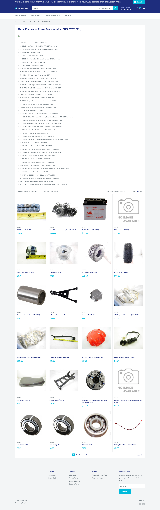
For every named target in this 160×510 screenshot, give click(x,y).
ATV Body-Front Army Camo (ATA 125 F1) (126, 315)
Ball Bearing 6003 (22, 445)
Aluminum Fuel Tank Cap (89, 315)
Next (138, 455)
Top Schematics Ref (51, 15)
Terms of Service (74, 481)
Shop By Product (20, 15)
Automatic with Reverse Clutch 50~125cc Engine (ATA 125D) (94, 401)
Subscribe (140, 2)
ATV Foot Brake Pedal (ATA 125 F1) (60, 357)
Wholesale (72, 475)
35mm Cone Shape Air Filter (25, 272)
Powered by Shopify (21, 503)
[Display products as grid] (138, 191)
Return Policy (52, 478)
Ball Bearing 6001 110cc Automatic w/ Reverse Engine (128, 401)
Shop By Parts (35, 15)
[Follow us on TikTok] (143, 504)
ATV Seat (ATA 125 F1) (23, 400)
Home (17, 22)
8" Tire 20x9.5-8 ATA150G (89, 272)
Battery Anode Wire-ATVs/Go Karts (125, 445)
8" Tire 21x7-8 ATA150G (121, 272)
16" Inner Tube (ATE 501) (121, 230)
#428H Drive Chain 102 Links (25, 230)
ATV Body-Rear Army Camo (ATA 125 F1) (29, 357)
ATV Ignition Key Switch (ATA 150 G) (125, 357)
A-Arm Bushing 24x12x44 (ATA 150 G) (28, 315)
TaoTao (19, 227)
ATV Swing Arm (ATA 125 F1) (58, 400)
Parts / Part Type (97, 478)
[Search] (115, 8)
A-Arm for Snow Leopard (57, 315)
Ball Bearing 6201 (87, 445)
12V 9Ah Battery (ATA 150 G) (90, 230)
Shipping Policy (74, 484)
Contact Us (67, 15)
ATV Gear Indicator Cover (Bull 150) (92, 357)
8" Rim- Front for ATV (56, 272)
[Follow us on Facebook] (140, 504)
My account (125, 9)
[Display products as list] (141, 191)
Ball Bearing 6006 (55, 445)
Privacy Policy (73, 478)
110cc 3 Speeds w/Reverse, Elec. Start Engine (63, 230)
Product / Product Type (99, 475)
